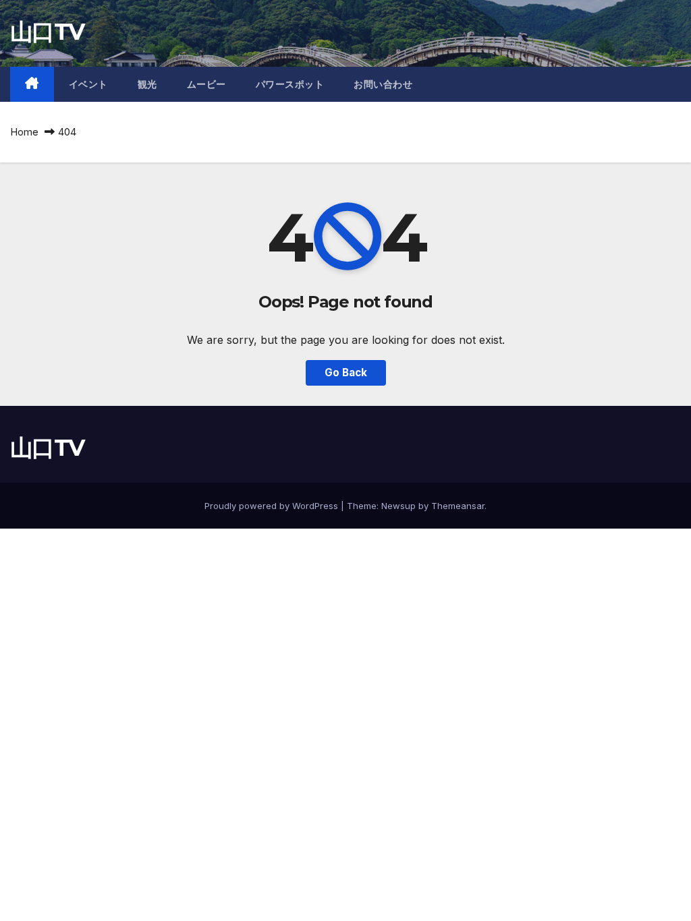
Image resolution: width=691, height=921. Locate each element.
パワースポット (290, 84)
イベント (88, 84)
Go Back (346, 372)
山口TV (47, 32)
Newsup (398, 505)
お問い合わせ (383, 84)
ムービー (206, 84)
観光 (147, 84)
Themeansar (458, 505)
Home (24, 131)
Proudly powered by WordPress (272, 505)
